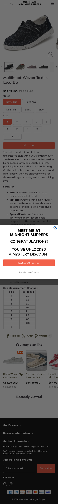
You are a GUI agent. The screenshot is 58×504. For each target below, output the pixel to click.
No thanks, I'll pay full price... (29, 272)
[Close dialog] (55, 227)
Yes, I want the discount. (29, 262)
